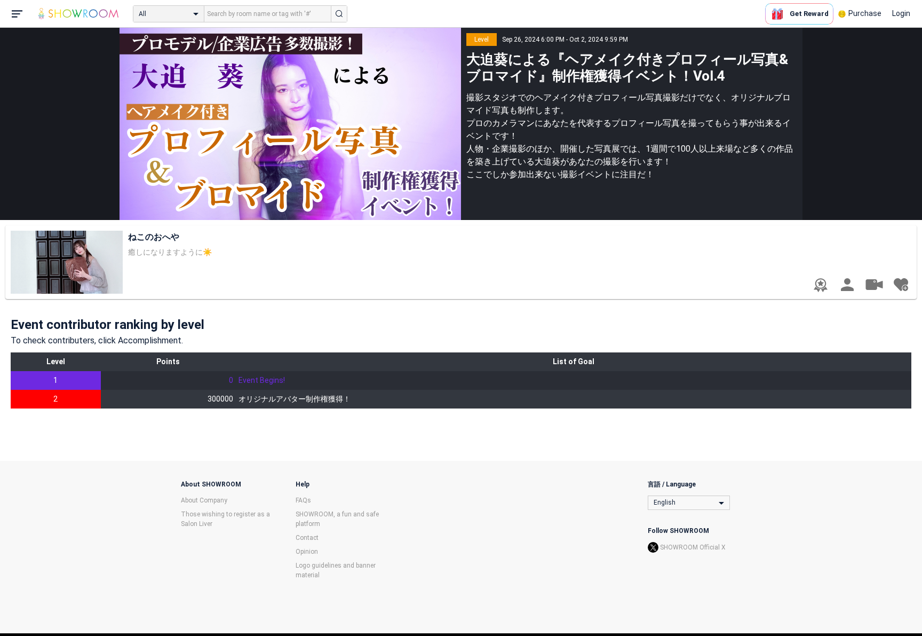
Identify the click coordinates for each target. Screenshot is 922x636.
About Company (204, 500)
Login (901, 13)
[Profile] (847, 284)
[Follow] (900, 284)
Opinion (307, 551)
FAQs (303, 500)
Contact (307, 537)
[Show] (874, 284)
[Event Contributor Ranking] (820, 285)
